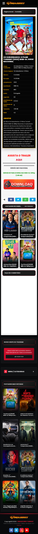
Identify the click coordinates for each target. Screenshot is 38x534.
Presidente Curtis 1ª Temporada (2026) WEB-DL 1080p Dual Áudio (28, 235)
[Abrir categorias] (3, 3)
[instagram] (21, 530)
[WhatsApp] (25, 199)
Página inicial (8, 11)
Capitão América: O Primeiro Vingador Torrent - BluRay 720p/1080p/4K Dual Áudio (26, 506)
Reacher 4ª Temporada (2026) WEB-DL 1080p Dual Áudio (9, 475)
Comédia (18, 11)
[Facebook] (11, 199)
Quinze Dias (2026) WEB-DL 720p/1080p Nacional (10, 265)
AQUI (19, 159)
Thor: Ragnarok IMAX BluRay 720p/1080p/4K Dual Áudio (10, 506)
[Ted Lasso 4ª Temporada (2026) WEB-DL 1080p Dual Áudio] (10, 221)
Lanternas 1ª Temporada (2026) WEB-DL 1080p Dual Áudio (26, 445)
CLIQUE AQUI (20, 356)
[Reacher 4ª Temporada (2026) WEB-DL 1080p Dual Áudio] (10, 461)
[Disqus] (19, 306)
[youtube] (27, 530)
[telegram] (16, 530)
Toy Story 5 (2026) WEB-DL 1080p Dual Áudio (27, 265)
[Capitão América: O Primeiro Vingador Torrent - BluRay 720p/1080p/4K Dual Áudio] (27, 492)
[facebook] (11, 530)
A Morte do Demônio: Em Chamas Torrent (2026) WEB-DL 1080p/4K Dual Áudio (26, 414)
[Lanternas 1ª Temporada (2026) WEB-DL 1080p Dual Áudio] (27, 430)
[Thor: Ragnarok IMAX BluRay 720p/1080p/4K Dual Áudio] (10, 492)
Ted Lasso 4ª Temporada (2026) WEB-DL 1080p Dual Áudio (9, 235)
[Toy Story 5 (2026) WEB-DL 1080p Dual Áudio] (28, 251)
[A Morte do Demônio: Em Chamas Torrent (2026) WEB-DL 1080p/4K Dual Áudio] (27, 399)
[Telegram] (33, 199)
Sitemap (19, 525)
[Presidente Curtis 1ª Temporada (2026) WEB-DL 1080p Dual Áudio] (28, 221)
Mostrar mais (29, 206)
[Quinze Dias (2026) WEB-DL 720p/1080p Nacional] (10, 251)
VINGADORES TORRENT (25, 521)
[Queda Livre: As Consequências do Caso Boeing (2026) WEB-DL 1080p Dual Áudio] (10, 430)
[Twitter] (18, 199)
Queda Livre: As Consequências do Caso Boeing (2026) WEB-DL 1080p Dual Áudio (9, 445)
